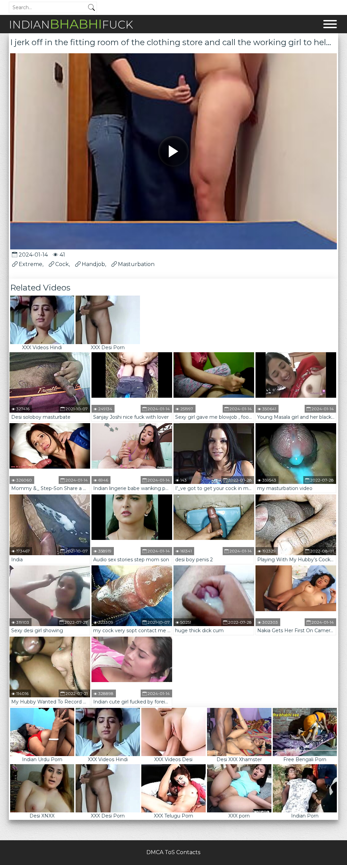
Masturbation (136, 264)
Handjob (93, 264)
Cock (62, 264)
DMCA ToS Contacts (173, 852)
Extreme (30, 264)
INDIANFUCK (71, 24)
